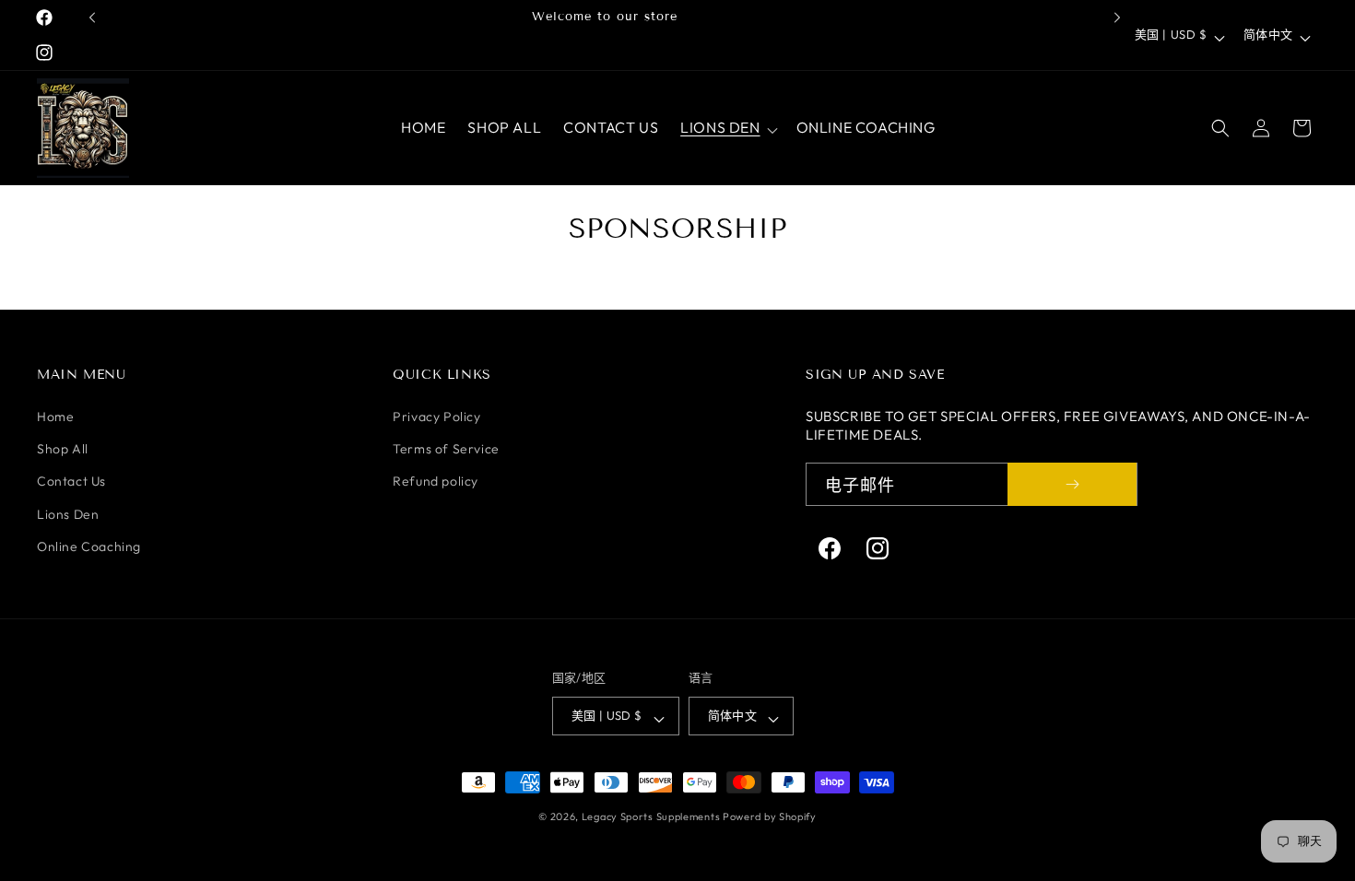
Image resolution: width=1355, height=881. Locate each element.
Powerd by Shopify (770, 816)
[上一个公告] (92, 17)
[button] (726, 127)
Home (55, 416)
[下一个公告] (1117, 17)
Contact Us (71, 481)
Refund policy (435, 481)
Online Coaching (89, 546)
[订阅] (1072, 484)
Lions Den (68, 514)
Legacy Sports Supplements (652, 816)
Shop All (62, 448)
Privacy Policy (436, 416)
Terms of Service (446, 448)
